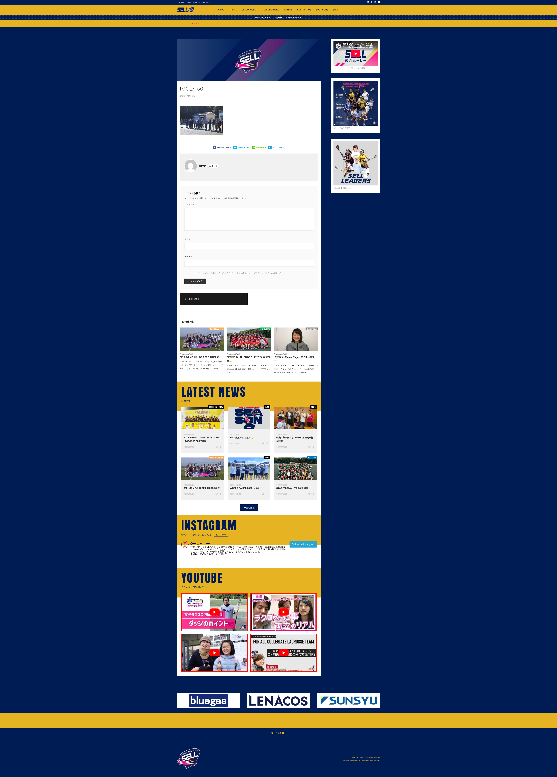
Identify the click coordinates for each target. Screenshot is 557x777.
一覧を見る (249, 507)
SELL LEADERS (271, 9)
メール (188, 256)
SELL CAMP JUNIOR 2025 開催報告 (201, 488)
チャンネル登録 (220, 587)
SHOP (336, 9)
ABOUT (222, 9)
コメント (189, 204)
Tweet (235, 147)
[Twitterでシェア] (216, 447)
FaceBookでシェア (224, 148)
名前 (187, 239)
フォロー (222, 534)
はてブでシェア (278, 148)
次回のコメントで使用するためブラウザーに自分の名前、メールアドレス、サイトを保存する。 (239, 273)
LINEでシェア (261, 148)
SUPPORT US (304, 9)
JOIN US (288, 9)
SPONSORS (322, 9)
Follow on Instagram (303, 544)
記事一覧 (213, 166)
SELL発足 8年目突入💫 (241, 437)
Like (214, 147)
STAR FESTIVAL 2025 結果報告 (292, 488)
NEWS (233, 9)
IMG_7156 (185, 24)
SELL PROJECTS (250, 9)
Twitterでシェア (243, 148)
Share (253, 147)
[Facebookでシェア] (220, 447)
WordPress (355, 760)
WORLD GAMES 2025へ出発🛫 (246, 488)
